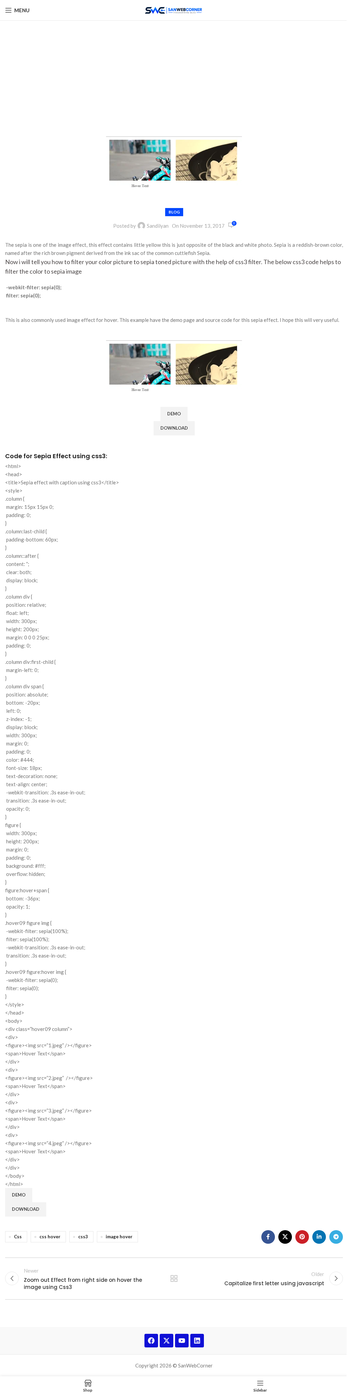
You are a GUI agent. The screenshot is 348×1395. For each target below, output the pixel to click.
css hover (49, 1236)
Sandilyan (158, 226)
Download (174, 428)
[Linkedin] (197, 1340)
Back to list (174, 1278)
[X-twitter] (166, 1340)
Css (18, 1236)
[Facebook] (151, 1340)
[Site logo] (174, 9)
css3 (83, 1236)
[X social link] (285, 1237)
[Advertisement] (174, 71)
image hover (119, 1236)
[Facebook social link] (268, 1237)
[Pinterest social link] (302, 1237)
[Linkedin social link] (319, 1237)
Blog (174, 211)
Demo (174, 413)
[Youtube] (182, 1340)
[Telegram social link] (336, 1237)
